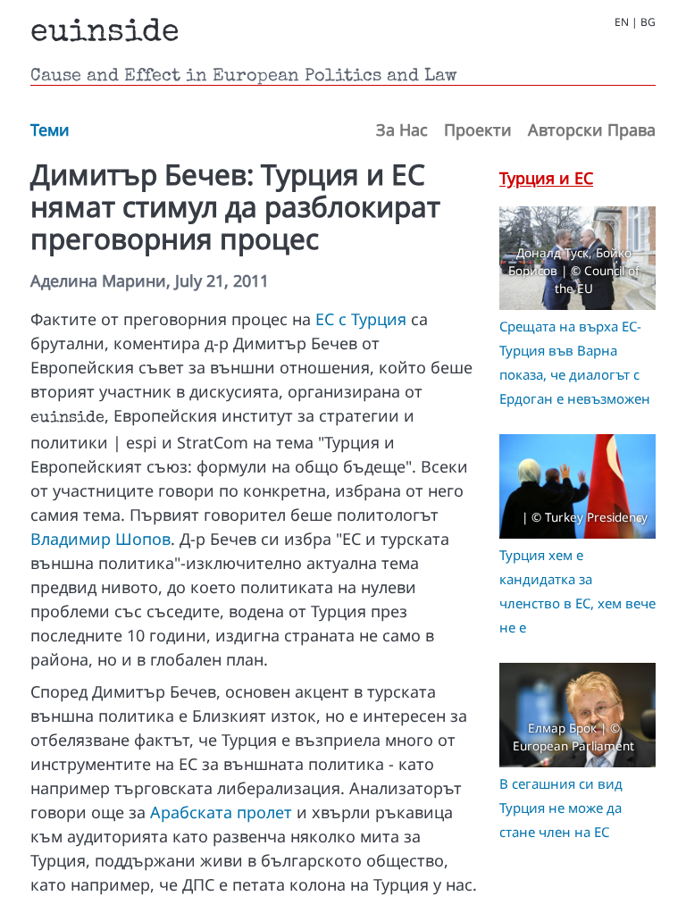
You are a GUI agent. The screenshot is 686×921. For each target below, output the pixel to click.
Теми (50, 129)
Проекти (478, 129)
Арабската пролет (221, 812)
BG (648, 22)
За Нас (402, 129)
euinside (105, 34)
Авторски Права (592, 129)
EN (622, 22)
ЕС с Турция (360, 319)
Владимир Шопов (100, 538)
